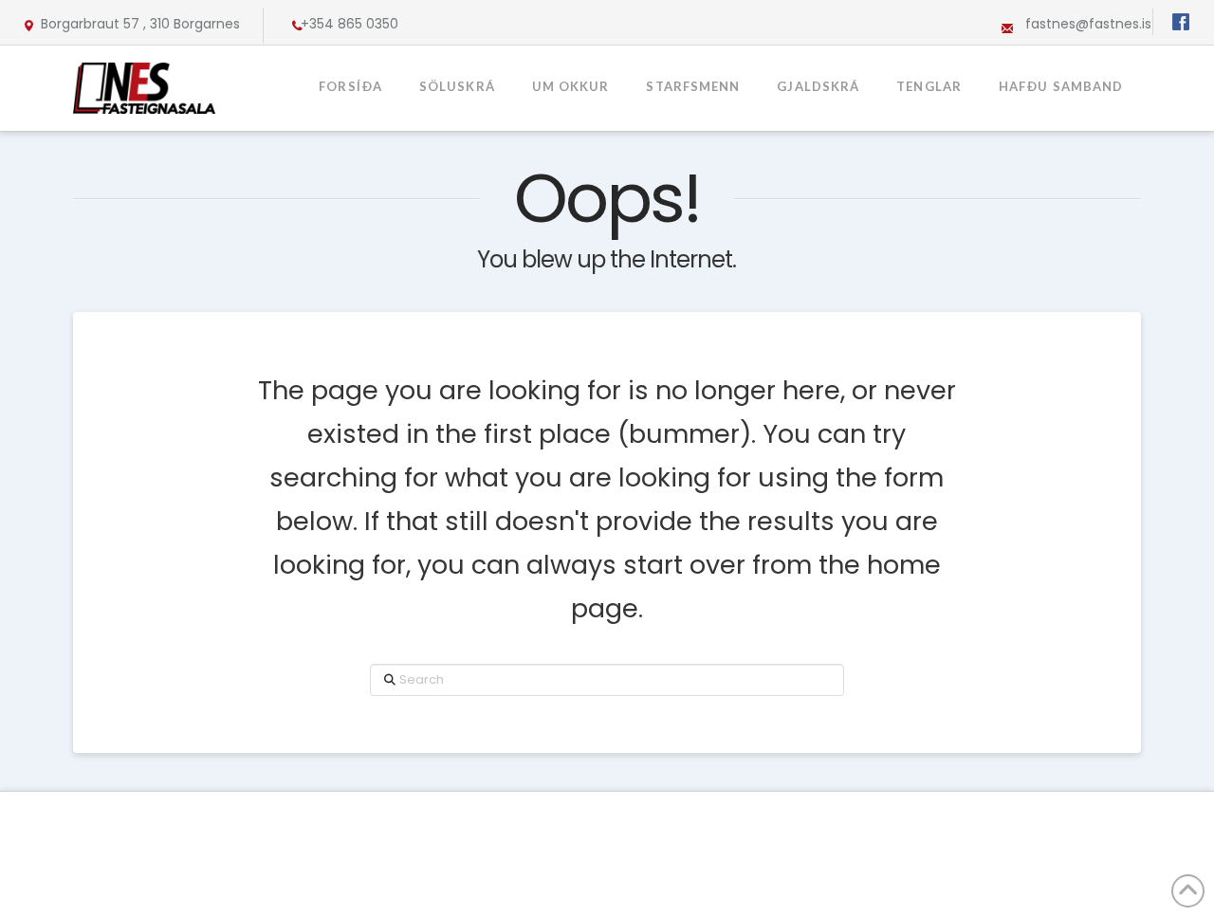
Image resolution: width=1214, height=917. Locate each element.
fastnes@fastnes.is (1088, 23)
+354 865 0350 (349, 23)
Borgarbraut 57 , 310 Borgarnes (140, 23)
